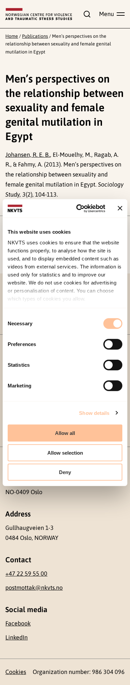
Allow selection (65, 452)
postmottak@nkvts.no (34, 587)
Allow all (65, 433)
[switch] (112, 344)
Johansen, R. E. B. (27, 154)
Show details (94, 413)
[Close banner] (120, 208)
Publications (35, 36)
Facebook (18, 623)
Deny (65, 472)
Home (11, 36)
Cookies (15, 671)
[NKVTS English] (38, 14)
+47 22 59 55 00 (26, 573)
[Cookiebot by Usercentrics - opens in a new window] (78, 208)
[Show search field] (85, 14)
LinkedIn (16, 637)
